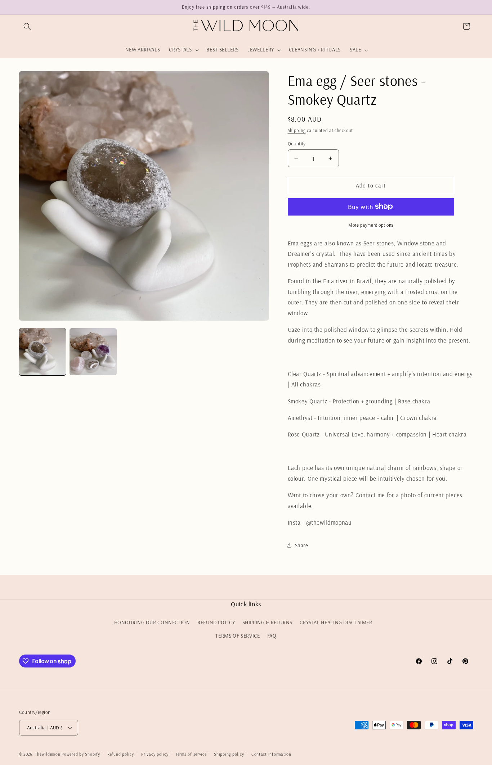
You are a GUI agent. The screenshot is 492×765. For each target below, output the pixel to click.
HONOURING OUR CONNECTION (152, 622)
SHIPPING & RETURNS (267, 622)
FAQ (272, 635)
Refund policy (120, 754)
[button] (27, 26)
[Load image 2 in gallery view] (93, 351)
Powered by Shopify (81, 754)
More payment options (370, 224)
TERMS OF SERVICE (237, 635)
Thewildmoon (47, 754)
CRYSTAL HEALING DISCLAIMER (336, 622)
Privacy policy (154, 754)
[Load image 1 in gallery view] (42, 351)
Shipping (297, 130)
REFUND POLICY (216, 622)
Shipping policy (229, 754)
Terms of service (191, 754)
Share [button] (301, 545)
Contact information (271, 754)
